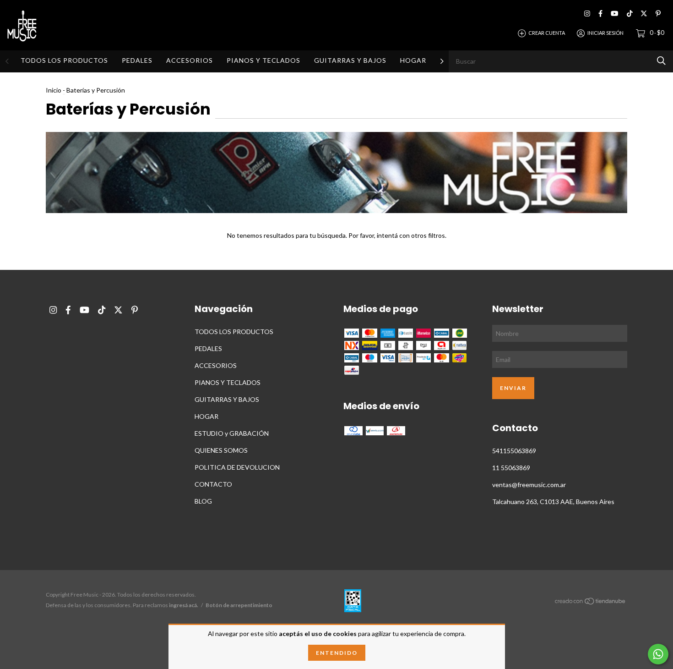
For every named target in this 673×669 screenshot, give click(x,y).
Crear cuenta (546, 33)
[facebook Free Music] (600, 13)
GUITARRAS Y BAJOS (350, 60)
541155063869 (514, 451)
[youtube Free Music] (614, 13)
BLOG (203, 501)
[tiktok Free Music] (629, 13)
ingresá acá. (183, 605)
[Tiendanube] (590, 602)
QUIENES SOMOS (221, 450)
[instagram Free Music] (587, 13)
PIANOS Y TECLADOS (263, 60)
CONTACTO (213, 484)
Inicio (53, 90)
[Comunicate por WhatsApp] (658, 654)
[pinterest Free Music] (658, 13)
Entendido (337, 652)
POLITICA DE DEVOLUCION (237, 467)
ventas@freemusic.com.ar (529, 484)
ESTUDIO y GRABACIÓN (232, 433)
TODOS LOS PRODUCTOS (64, 60)
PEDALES (137, 60)
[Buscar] (661, 61)
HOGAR (413, 60)
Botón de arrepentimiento (239, 605)
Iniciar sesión (605, 33)
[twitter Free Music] (644, 13)
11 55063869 (511, 468)
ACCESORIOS (189, 60)
